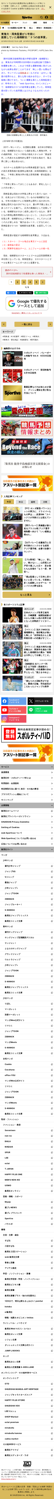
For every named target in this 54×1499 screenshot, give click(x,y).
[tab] (5, 22)
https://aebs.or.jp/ (8, 1479)
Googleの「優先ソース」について (26, 313)
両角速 (23, 73)
